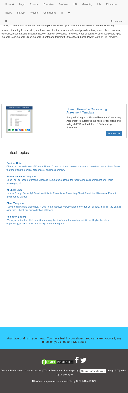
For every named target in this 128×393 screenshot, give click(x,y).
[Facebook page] (77, 361)
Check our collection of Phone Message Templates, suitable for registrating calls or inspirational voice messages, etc (59, 180)
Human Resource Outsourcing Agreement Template (86, 110)
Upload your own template (93, 370)
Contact (29, 370)
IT (62, 12)
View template (114, 133)
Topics (59, 374)
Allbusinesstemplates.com (45, 381)
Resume (34, 12)
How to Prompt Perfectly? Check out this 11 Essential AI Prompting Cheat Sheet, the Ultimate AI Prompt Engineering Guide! (61, 193)
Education (49, 4)
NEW (123, 370)
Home (8, 4)
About (38, 370)
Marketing (87, 4)
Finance (34, 4)
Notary (8, 12)
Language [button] (118, 21)
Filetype (68, 374)
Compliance (50, 12)
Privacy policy (71, 370)
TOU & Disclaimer (52, 370)
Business (63, 4)
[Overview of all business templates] (69, 12)
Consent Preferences (12, 370)
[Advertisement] (64, 70)
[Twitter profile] (83, 361)
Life (99, 4)
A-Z (117, 370)
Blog (110, 370)
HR (75, 4)
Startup (21, 12)
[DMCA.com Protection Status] (57, 361)
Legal (22, 4)
